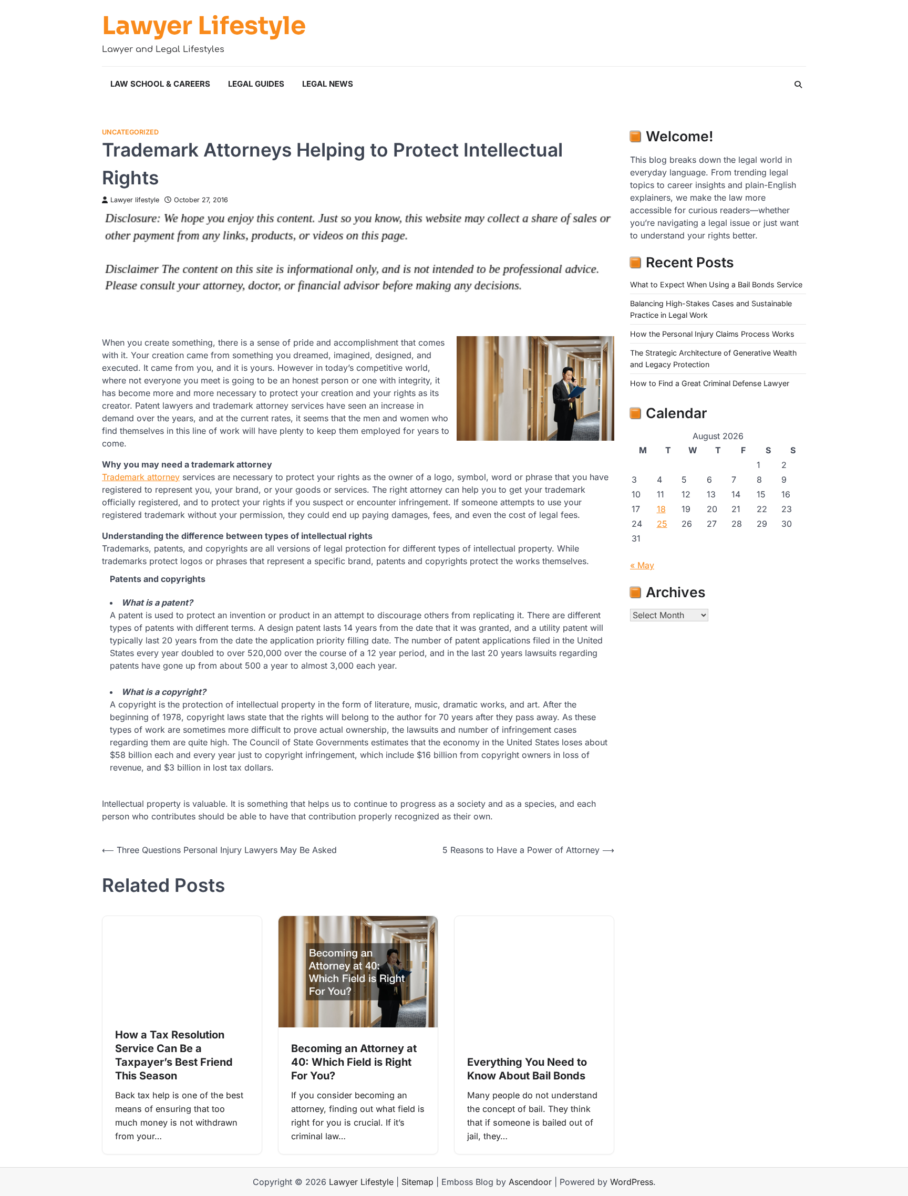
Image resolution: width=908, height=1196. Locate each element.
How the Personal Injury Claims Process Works (712, 333)
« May (642, 565)
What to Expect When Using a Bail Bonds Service (716, 284)
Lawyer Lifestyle (204, 25)
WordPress (631, 1182)
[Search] (798, 84)
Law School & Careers (160, 84)
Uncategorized (130, 132)
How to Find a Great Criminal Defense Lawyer (709, 383)
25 (662, 523)
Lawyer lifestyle (134, 200)
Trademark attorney (141, 477)
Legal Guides (256, 84)
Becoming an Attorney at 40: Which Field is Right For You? (354, 1062)
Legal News (327, 84)
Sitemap (417, 1182)
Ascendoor (530, 1182)
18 (661, 509)
